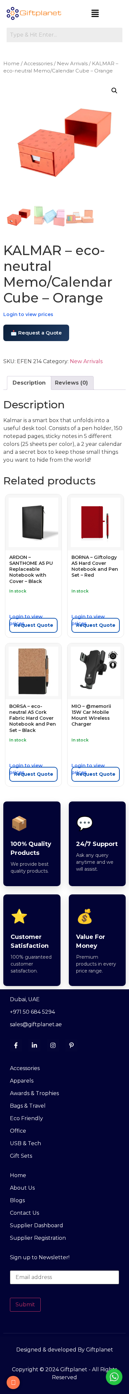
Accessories (38, 64)
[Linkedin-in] (34, 1045)
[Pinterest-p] (71, 1045)
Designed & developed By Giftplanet (64, 1350)
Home (11, 64)
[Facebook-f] (16, 1045)
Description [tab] (29, 383)
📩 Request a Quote (36, 333)
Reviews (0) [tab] (71, 383)
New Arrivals (72, 64)
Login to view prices (28, 314)
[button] (95, 14)
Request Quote (33, 625)
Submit (25, 1304)
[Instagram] (53, 1045)
